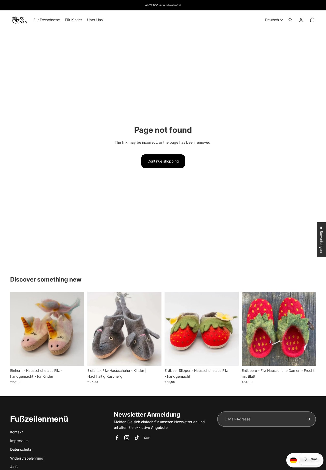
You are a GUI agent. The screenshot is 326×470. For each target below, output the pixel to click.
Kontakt (16, 432)
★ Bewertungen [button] (321, 239)
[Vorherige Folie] (17, 328)
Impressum (19, 440)
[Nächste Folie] (76, 328)
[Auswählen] (76, 358)
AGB (14, 467)
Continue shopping (163, 161)
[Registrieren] (308, 419)
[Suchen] (290, 19)
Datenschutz (20, 449)
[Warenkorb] (312, 19)
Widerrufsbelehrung (26, 458)
